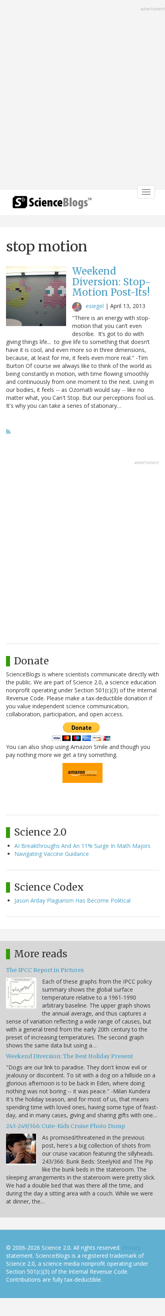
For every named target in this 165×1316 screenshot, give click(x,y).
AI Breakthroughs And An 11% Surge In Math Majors (82, 846)
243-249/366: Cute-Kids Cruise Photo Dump (65, 1126)
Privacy (131, 1247)
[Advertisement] (82, 96)
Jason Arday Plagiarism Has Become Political (72, 900)
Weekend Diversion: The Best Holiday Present (69, 1056)
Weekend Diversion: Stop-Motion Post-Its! (111, 281)
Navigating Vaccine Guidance (51, 854)
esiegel (95, 306)
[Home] (52, 205)
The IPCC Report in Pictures (45, 970)
